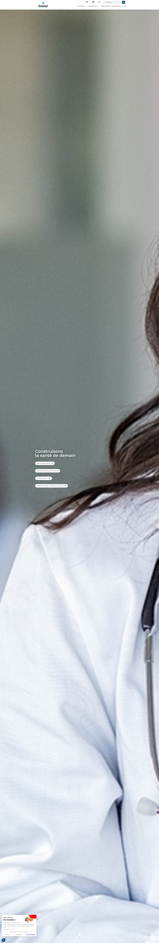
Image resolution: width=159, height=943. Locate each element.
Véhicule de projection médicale (46, 471)
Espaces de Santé (105, 6)
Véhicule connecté (116, 6)
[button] (3, 940)
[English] (93, 1)
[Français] (87, 1)
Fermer (7, 934)
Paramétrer (19, 934)
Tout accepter (30, 934)
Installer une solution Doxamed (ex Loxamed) (50, 486)
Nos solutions (81, 6)
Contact (124, 6)
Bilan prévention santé (43, 463)
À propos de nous (92, 6)
